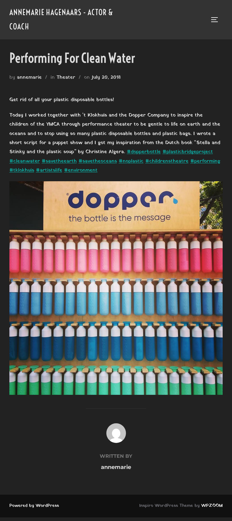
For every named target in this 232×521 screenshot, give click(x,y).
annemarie (29, 77)
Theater (65, 77)
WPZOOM (212, 506)
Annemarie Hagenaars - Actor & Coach (61, 19)
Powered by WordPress (34, 506)
